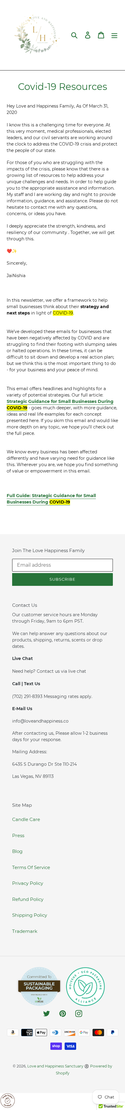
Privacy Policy (27, 883)
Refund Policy (27, 899)
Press (18, 835)
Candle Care (26, 819)
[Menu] (114, 35)
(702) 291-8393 (28, 696)
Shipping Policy (29, 915)
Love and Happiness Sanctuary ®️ (58, 1066)
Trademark (24, 931)
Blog (17, 851)
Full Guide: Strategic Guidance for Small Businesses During (51, 499)
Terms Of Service (31, 867)
